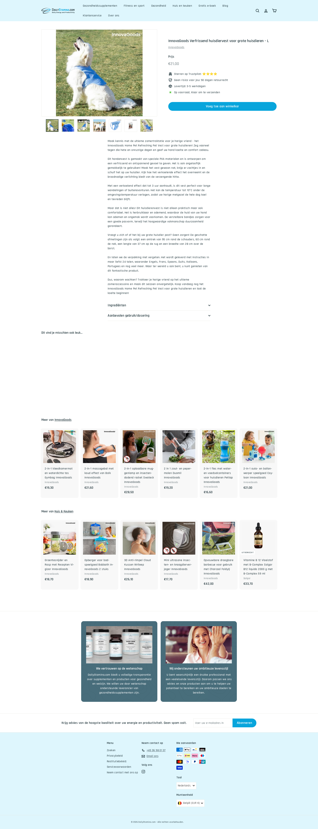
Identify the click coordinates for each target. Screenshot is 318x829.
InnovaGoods (176, 47)
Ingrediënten (117, 305)
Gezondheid (158, 6)
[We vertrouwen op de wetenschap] (119, 644)
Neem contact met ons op (122, 772)
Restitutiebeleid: (117, 761)
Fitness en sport (134, 6)
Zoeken (111, 750)
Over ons (113, 15)
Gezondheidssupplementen (100, 6)
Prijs (171, 57)
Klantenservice (92, 15)
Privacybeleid (115, 756)
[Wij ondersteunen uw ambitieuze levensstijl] (199, 644)
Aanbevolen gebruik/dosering (128, 315)
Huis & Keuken (63, 511)
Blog (225, 6)
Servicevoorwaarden (119, 767)
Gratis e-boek (207, 6)
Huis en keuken (182, 6)
